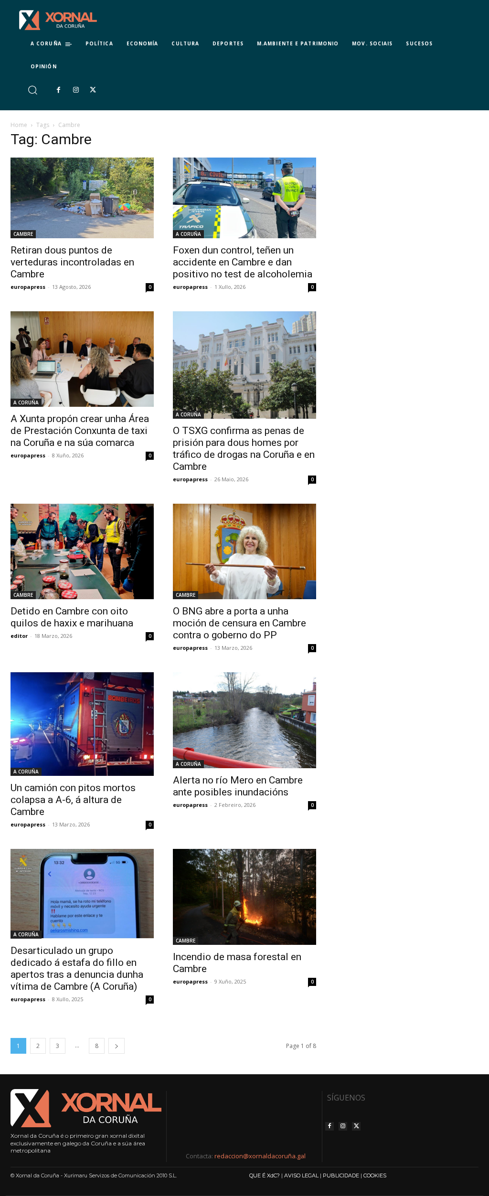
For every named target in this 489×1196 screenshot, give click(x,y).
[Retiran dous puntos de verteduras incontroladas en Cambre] (82, 198)
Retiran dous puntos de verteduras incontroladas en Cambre (72, 262)
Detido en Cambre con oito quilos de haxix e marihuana (72, 617)
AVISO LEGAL (301, 1175)
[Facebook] (58, 90)
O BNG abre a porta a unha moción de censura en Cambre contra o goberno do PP (239, 623)
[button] (32, 90)
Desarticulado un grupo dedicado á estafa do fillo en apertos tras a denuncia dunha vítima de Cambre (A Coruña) (77, 968)
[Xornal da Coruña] (58, 20)
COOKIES (374, 1175)
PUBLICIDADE (341, 1175)
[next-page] (116, 1046)
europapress (28, 286)
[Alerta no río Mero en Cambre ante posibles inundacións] (244, 720)
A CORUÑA (188, 234)
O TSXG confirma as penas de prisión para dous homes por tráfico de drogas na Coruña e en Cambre (244, 448)
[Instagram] (75, 90)
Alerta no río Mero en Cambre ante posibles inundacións (238, 786)
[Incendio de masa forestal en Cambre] (244, 896)
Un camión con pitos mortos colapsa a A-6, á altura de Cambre (73, 799)
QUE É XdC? (264, 1175)
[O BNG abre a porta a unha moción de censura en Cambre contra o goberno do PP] (244, 551)
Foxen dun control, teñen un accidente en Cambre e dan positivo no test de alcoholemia (242, 262)
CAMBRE (23, 234)
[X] (93, 90)
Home (19, 125)
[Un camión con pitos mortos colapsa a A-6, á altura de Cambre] (82, 724)
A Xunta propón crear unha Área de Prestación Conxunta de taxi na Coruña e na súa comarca (80, 430)
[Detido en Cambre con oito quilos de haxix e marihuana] (82, 551)
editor (19, 635)
